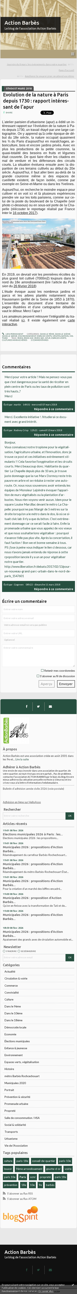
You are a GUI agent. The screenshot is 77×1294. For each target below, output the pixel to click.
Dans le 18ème (13, 1020)
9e (40, 1185)
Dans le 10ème (13, 1013)
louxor (8, 1168)
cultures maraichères (14, 340)
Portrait (9, 1090)
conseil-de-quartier (43, 1161)
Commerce (11, 985)
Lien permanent (14, 334)
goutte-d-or (53, 1168)
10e (32, 1185)
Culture (9, 999)
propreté (45, 1177)
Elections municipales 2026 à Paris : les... (33, 834)
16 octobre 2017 (24, 213)
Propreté (10, 1110)
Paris (23, 1177)
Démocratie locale (15, 1027)
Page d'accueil (66, 70)
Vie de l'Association (16, 1145)
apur (48, 338)
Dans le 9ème (13, 1006)
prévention (10, 1185)
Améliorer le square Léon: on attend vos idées (49, 76)
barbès (50, 1185)
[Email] (50, 706)
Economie (10, 1034)
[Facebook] (26, 706)
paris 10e (9, 1177)
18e (23, 1185)
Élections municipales (17, 1041)
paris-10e (65, 1161)
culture (8, 1161)
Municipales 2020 (15, 1083)
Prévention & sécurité (17, 1097)
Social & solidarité (15, 1124)
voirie (68, 1168)
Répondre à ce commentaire (53, 409)
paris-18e (22, 1161)
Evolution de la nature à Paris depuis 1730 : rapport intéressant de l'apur (36, 101)
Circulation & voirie (16, 978)
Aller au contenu (11, 2)
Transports (11, 1131)
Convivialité (12, 992)
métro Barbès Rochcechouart (22, 1076)
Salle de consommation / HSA (22, 1118)
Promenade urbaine (16, 1103)
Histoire (9, 1069)
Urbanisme (11, 1138)
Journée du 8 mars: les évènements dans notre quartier (37, 64)
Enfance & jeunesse (16, 1048)
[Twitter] (38, 706)
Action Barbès (22, 23)
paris (20, 338)
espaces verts (58, 338)
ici (23, 320)
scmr (33, 1177)
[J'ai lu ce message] (73, 1284)
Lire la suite (22, 759)
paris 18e (60, 1177)
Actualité (10, 971)
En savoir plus (46, 1291)
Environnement (14, 1055)
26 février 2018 (24, 286)
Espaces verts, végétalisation (22, 1062)
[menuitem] (40, 64)
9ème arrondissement (29, 1168)
